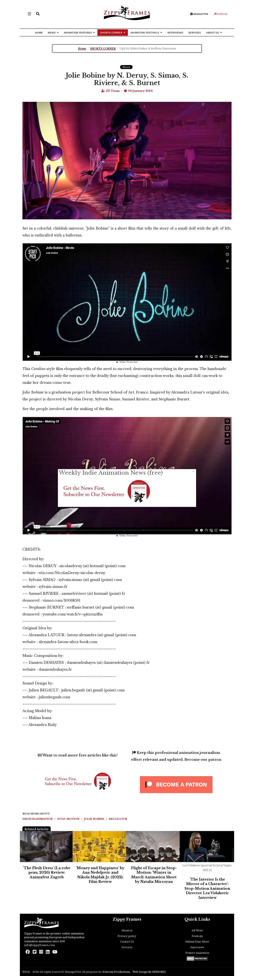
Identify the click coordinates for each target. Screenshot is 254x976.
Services (127, 947)
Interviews (197, 947)
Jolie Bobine (94, 818)
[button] (38, 14)
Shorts (126, 67)
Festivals (197, 936)
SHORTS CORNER (111, 32)
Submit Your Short (197, 941)
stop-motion (68, 818)
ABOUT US (212, 32)
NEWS (52, 32)
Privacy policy (127, 936)
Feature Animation (197, 952)
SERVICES (194, 32)
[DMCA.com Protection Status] (197, 958)
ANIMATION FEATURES (78, 32)
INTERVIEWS (175, 32)
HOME (39, 32)
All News (197, 930)
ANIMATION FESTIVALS (144, 32)
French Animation (37, 818)
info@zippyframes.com (39, 945)
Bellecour (118, 818)
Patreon (222, 14)
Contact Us (127, 941)
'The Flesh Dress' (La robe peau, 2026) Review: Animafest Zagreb (46, 872)
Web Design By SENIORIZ (149, 971)
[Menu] (29, 14)
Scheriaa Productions (116, 971)
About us (127, 930)
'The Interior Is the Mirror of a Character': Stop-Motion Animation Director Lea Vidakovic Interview (207, 888)
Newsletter (200, 14)
